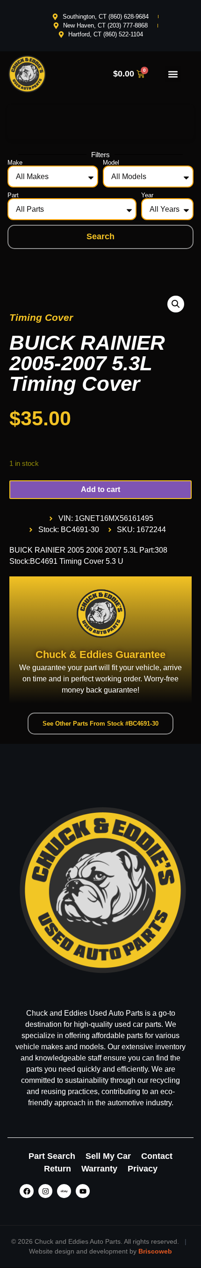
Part (13, 195)
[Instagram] (45, 1191)
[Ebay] (64, 1191)
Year (147, 195)
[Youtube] (83, 1191)
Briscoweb (155, 1251)
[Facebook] (27, 1191)
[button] (173, 74)
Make (14, 162)
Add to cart (100, 489)
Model (111, 162)
